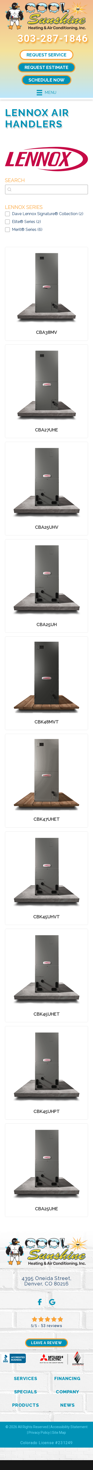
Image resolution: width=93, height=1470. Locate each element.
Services (25, 1378)
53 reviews (51, 1325)
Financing (67, 1378)
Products (25, 1405)
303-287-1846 (53, 38)
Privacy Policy (39, 1433)
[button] (46, 213)
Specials (25, 1391)
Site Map (59, 1433)
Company (67, 1391)
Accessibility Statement (69, 1427)
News (67, 1405)
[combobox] (46, 189)
